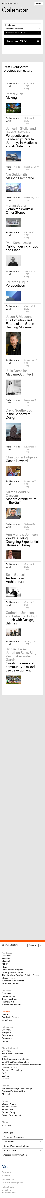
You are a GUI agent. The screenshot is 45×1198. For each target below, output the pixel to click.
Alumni (5, 1122)
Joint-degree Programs (12, 970)
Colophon (6, 1190)
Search (32, 945)
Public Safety (8, 1187)
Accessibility (8, 1180)
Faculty (5, 1086)
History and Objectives (12, 1054)
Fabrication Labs (9, 1068)
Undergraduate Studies (12, 972)
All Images (8, 1133)
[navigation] (22, 33)
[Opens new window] (5, 1168)
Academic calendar (14, 29)
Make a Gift (9, 1142)
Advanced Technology (12, 1070)
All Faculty (7, 1094)
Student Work (8, 1110)
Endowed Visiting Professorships (17, 1089)
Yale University (9, 1193)
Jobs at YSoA (10, 1150)
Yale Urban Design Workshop (15, 1062)
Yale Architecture (10, 945)
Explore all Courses (11, 984)
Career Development (11, 1115)
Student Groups (9, 1112)
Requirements (8, 996)
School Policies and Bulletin (16, 1146)
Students (6, 1101)
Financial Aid (8, 1002)
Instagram (6, 1175)
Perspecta (6, 1033)
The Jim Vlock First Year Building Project (20, 975)
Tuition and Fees (9, 999)
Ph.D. (4, 967)
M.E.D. (5, 964)
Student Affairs (9, 1104)
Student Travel (8, 978)
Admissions (7, 991)
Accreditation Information (15, 1155)
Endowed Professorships (13, 1091)
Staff (4, 1073)
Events (5, 1014)
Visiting (5, 1076)
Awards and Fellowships (13, 981)
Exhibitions (10, 25)
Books (5, 1041)
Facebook (6, 1172)
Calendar (6, 1012)
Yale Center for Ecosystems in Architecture (21, 1065)
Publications (7, 1027)
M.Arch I (6, 958)
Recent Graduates (10, 1107)
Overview (6, 956)
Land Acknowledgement (13, 1182)
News (4, 1056)
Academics (7, 953)
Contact (5, 1079)
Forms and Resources (14, 1137)
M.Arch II (6, 961)
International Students (12, 1005)
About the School (10, 1048)
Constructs (7, 1038)
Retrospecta (7, 1035)
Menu (39, 4)
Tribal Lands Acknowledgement (16, 1059)
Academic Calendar (11, 1017)
